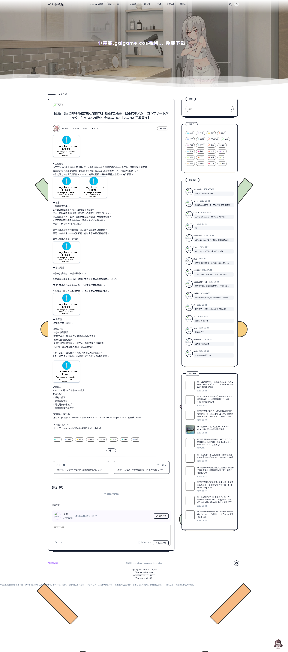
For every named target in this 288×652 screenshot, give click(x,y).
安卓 (212, 151)
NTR (69, 439)
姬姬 (66, 128)
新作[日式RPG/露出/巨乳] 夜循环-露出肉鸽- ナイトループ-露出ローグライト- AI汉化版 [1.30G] (215, 514)
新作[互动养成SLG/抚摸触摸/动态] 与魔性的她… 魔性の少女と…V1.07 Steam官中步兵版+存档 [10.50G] (215, 384)
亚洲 (191, 157)
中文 (226, 139)
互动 (223, 151)
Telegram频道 (95, 4)
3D (222, 157)
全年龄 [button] (132, 4)
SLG (191, 133)
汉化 (137, 439)
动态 (212, 133)
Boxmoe (149, 573)
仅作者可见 (146, 542)
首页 (110, 4)
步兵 (191, 151)
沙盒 (191, 164)
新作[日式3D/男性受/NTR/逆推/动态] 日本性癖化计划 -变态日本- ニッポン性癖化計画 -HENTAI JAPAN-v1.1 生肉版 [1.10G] (215, 414)
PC (59, 105)
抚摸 (223, 164)
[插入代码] (61, 542)
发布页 (183, 4)
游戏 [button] (119, 4)
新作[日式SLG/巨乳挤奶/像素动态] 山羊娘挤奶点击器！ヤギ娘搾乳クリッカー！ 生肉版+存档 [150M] (215, 485)
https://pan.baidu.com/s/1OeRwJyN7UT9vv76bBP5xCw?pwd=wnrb (92, 418)
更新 (126, 439)
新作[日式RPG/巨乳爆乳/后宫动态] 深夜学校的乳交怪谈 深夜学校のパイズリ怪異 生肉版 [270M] (215, 470)
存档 (212, 145)
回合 (103, 439)
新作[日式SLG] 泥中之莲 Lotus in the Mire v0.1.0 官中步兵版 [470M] (213, 428)
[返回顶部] (278, 643)
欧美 (191, 145)
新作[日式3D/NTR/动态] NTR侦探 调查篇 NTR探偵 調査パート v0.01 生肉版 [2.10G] (215, 456)
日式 (114, 439)
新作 (202, 145)
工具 (159, 4)
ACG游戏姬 (152, 569)
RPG (80, 439)
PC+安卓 (214, 139)
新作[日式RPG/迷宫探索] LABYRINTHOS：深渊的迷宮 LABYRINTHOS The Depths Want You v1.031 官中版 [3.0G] (215, 442)
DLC (58, 439)
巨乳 (223, 145)
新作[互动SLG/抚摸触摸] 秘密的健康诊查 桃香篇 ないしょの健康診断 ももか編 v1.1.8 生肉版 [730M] (214, 399)
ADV (202, 164)
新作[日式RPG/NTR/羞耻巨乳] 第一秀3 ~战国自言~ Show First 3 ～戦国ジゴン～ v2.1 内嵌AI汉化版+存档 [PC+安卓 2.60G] (214, 499)
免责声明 (170, 4)
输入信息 (162, 516)
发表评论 (161, 543)
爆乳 (202, 151)
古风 (92, 439)
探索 (212, 157)
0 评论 (163, 128)
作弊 (212, 164)
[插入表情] (56, 542)
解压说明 (148, 4)
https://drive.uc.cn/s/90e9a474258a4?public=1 (77, 428)
